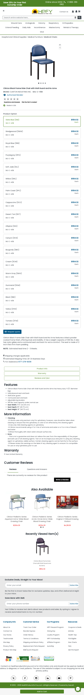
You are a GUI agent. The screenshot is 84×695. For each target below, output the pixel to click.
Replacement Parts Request (34, 646)
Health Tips (72, 635)
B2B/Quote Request (30, 650)
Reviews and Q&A (42, 378)
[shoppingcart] (79, 12)
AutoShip (50, 646)
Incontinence (39, 27)
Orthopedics (67, 23)
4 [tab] (45, 83)
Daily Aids (26, 27)
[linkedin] (47, 678)
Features (11, 385)
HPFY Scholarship (53, 638)
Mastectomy (54, 27)
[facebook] (24, 678)
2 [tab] (41, 83)
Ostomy (41, 23)
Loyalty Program (53, 635)
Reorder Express (29, 631)
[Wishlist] (60, 45)
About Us (6, 627)
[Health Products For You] (42, 11)
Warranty (42, 373)
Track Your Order (29, 627)
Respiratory (54, 23)
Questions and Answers (12, 102)
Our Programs (53, 622)
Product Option (10, 114)
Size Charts (72, 642)
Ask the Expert (73, 650)
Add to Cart (42, 691)
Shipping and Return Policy (33, 642)
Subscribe (74, 585)
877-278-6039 (24, 362)
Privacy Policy (8, 646)
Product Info (42, 368)
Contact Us (64, 12)
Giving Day (51, 631)
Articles (71, 631)
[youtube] (59, 678)
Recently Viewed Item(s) (42, 534)
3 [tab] (43, 83)
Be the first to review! (29, 102)
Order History (28, 635)
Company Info (9, 622)
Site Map (6, 642)
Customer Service (31, 622)
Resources (72, 622)
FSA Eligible (72, 638)
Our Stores (7, 635)
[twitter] (13, 678)
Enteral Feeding (12, 27)
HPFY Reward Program (55, 627)
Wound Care (16, 23)
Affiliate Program (53, 642)
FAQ (69, 646)
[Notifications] (76, 11)
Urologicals (30, 23)
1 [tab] (39, 83)
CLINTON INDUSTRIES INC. (17, 92)
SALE (42, 32)
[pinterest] (70, 678)
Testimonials (8, 638)
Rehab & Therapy (71, 27)
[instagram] (36, 678)
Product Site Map (9, 650)
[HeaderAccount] (73, 11)
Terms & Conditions (30, 638)
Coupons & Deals (74, 627)
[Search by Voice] (75, 17)
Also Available (42, 489)
